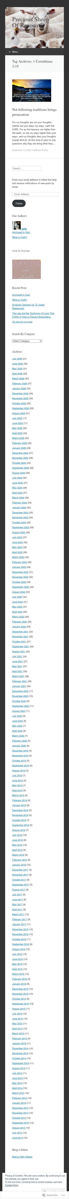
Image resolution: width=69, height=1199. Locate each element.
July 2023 (17, 537)
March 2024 (18, 497)
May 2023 (17, 547)
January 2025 (19, 448)
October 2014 (19, 1058)
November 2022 (20, 577)
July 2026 (17, 358)
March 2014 (18, 1093)
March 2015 (18, 1033)
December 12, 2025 (21, 150)
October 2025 (19, 403)
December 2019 (20, 750)
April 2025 (17, 433)
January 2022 (19, 626)
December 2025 (20, 393)
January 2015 (19, 1043)
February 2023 (19, 562)
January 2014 (19, 1103)
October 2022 (19, 582)
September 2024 (20, 467)
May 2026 (17, 368)
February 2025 (19, 443)
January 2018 (19, 864)
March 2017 (18, 914)
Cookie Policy (11, 1185)
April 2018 (17, 849)
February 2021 (19, 681)
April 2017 (17, 909)
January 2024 (19, 507)
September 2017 (20, 884)
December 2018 (20, 810)
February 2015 (19, 1038)
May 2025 (17, 428)
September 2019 (20, 765)
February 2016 (19, 979)
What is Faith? (19, 237)
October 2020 (19, 701)
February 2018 (19, 859)
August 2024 (18, 472)
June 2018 (17, 840)
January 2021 (19, 686)
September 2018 (20, 825)
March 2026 (18, 378)
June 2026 (17, 363)
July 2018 (17, 835)
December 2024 (20, 453)
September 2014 (20, 1063)
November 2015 (20, 993)
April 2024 (17, 492)
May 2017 (17, 904)
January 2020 (19, 745)
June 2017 (17, 899)
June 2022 (17, 601)
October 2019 (19, 760)
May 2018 (17, 845)
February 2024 (19, 502)
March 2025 (18, 438)
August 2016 (18, 949)
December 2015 (20, 988)
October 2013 (19, 1117)
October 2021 (19, 641)
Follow (19, 203)
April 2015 (17, 1028)
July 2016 (17, 954)
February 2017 (19, 919)
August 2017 (18, 889)
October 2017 (19, 879)
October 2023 (19, 522)
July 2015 (17, 1013)
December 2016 (20, 929)
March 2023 (18, 557)
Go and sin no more (22, 321)
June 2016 (17, 959)
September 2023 (20, 527)
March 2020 (18, 735)
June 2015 (17, 1018)
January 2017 (19, 924)
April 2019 (17, 790)
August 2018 (18, 830)
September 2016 (20, 944)
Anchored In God (21, 232)
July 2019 (17, 775)
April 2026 (17, 373)
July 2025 (17, 418)
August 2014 (18, 1068)
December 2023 (20, 512)
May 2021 (17, 666)
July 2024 (17, 477)
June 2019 (17, 780)
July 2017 (17, 894)
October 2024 (19, 462)
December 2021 (20, 631)
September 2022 (20, 587)
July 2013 (17, 1132)
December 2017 (20, 869)
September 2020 (20, 706)
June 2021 (17, 661)
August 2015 (18, 1008)
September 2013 (20, 1122)
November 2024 (20, 458)
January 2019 (19, 805)
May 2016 (17, 964)
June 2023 (17, 542)
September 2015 (20, 1003)
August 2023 (18, 532)
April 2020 (17, 730)
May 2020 (17, 725)
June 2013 (17, 1137)
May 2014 (17, 1083)
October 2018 (19, 820)
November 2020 (20, 696)
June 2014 (17, 1078)
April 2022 (17, 611)
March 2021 (18, 676)
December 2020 (20, 691)
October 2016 (19, 939)
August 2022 (18, 591)
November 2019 (20, 755)
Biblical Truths (41, 150)
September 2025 (20, 408)
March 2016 (18, 974)
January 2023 (19, 567)
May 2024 (17, 487)
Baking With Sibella (22, 1156)
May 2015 (17, 1023)
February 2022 (19, 621)
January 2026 (19, 388)
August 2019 (18, 770)
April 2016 (17, 969)
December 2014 (20, 1048)
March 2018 (18, 854)
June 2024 (17, 482)
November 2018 (20, 815)
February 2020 (19, 740)
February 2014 (19, 1098)
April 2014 (17, 1088)
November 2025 (20, 398)
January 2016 (19, 983)
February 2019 (19, 800)
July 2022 (17, 596)
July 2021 (17, 656)
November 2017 (20, 874)
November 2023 (20, 517)
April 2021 (17, 671)
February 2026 (19, 383)
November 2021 (20, 636)
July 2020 (17, 716)
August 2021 (18, 651)
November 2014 (20, 1053)
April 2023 (17, 552)
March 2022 (18, 616)
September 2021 (20, 646)
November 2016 (20, 934)
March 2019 (18, 795)
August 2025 (18, 413)
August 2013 (18, 1127)
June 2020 (17, 720)
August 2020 (18, 711)
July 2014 (17, 1073)
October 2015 (19, 998)
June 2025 (17, 423)
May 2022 (17, 606)
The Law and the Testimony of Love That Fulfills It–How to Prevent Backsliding (33, 315)
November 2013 (20, 1112)
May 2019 (17, 785)
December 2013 (20, 1108)
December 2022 (20, 572)
